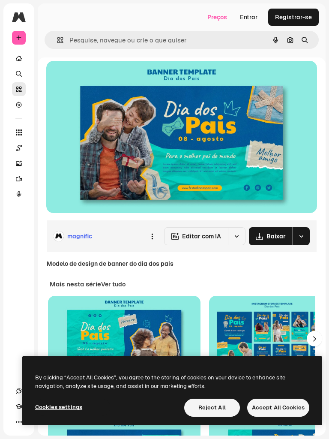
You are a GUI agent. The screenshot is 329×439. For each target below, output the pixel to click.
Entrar (249, 17)
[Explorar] (19, 104)
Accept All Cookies (278, 407)
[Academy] (19, 406)
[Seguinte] (314, 339)
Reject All (212, 407)
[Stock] (19, 89)
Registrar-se (293, 17)
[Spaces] (19, 148)
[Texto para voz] (19, 194)
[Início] (19, 58)
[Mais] (19, 422)
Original (101, 77)
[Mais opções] (152, 236)
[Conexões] (19, 391)
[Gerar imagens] (19, 163)
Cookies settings (58, 407)
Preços (217, 17)
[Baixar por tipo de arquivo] (301, 236)
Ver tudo (113, 284)
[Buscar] (19, 74)
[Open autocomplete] (57, 40)
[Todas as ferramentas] (19, 132)
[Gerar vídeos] (19, 179)
